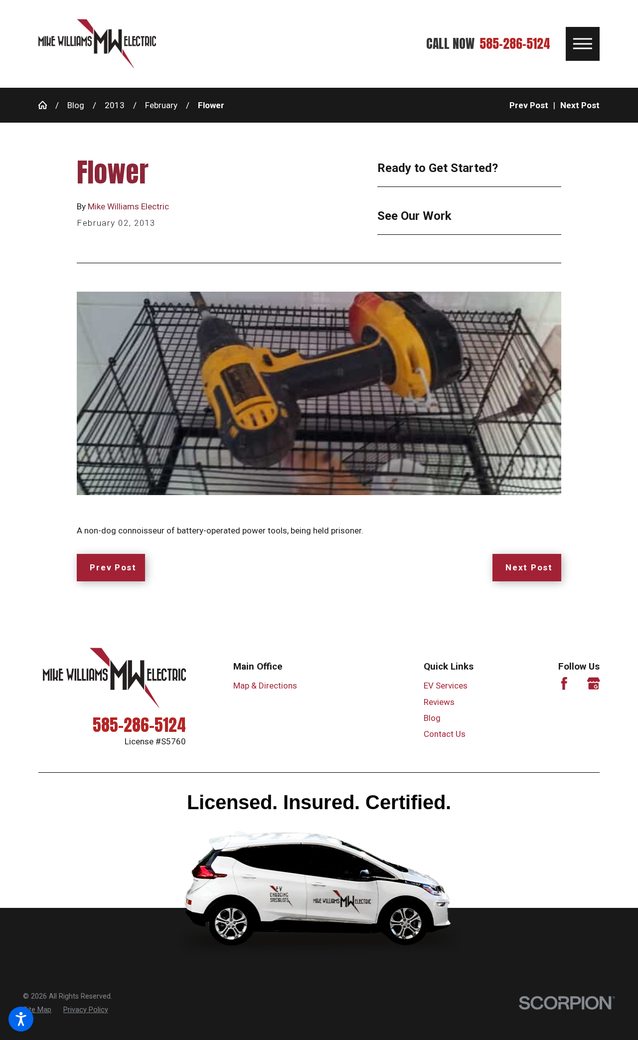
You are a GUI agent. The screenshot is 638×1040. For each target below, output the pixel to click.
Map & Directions (265, 686)
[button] (20, 1019)
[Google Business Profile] (593, 683)
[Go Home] (46, 105)
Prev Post (113, 567)
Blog (75, 105)
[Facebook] (564, 683)
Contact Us (445, 734)
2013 (115, 105)
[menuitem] (465, 685)
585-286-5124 (514, 43)
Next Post (528, 567)
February (161, 105)
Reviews (439, 702)
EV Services (446, 686)
